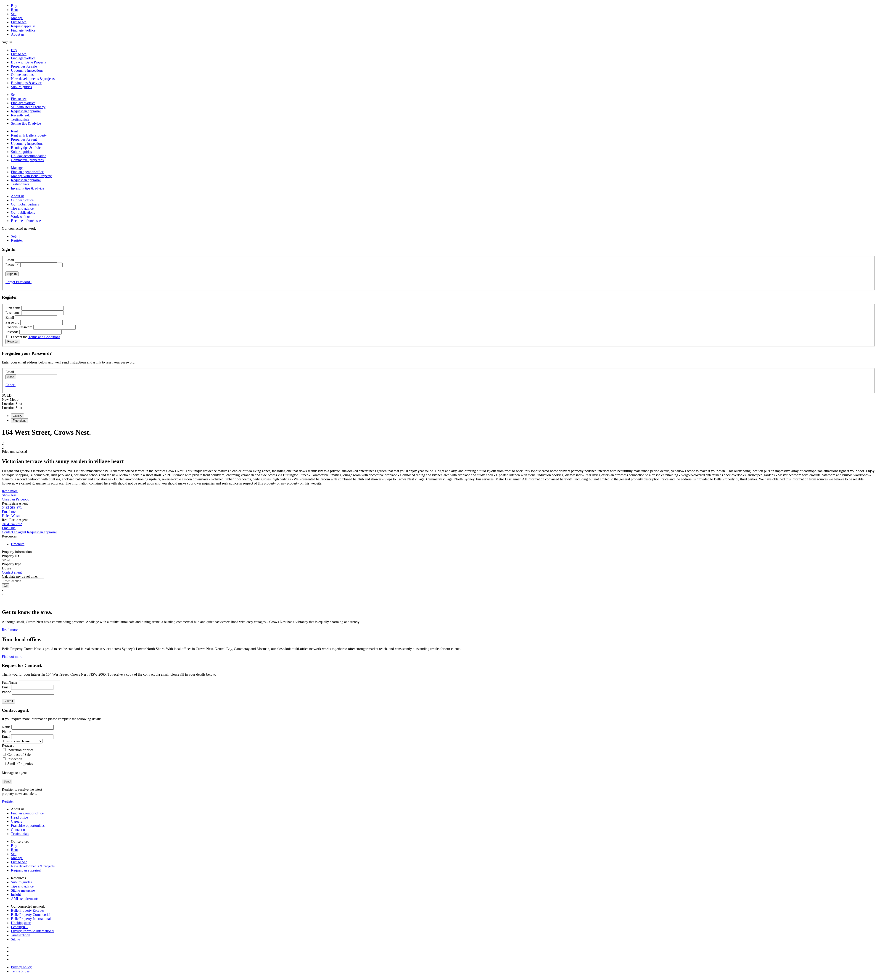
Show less (9, 495)
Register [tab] (17, 240)
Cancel (10, 385)
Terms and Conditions (44, 337)
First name (13, 308)
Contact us (18, 830)
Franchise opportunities (28, 825)
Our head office (22, 200)
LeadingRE (19, 927)
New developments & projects (33, 79)
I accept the (35, 337)
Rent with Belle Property (29, 135)
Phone (6, 692)
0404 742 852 (12, 524)
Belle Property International (31, 919)
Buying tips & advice (26, 83)
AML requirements (24, 899)
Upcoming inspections (27, 70)
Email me (9, 512)
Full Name (9, 682)
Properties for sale (24, 66)
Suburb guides (21, 87)
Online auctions (22, 74)
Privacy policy (21, 967)
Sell (13, 14)
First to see (18, 22)
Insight (16, 894)
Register (8, 801)
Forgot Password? (18, 282)
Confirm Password (18, 327)
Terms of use (20, 971)
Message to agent (14, 773)
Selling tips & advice (26, 123)
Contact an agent (14, 532)
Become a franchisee (26, 221)
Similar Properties (20, 764)
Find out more (12, 656)
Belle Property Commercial (30, 914)
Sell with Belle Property (28, 107)
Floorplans (19, 420)
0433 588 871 (12, 507)
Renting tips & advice (26, 148)
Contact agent (12, 572)
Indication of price (20, 750)
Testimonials (20, 119)
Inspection (14, 759)
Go (6, 585)
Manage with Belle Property (31, 176)
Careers (16, 821)
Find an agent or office (27, 172)
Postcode (11, 332)
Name (6, 727)
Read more (10, 491)
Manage (17, 18)
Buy (14, 6)
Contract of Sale (19, 754)
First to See (19, 862)
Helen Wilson (11, 516)
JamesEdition (20, 935)
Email (9, 260)
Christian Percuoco (15, 499)
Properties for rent (24, 139)
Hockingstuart (21, 923)
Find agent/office (23, 30)
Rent (14, 10)
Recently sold (21, 115)
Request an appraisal (26, 111)
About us (17, 34)
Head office (19, 817)
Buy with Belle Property (28, 62)
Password (12, 265)
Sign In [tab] (16, 236)
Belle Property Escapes (27, 910)
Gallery (17, 416)
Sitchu (15, 939)
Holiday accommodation (28, 156)
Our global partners (25, 204)
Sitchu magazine (23, 890)
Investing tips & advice (27, 188)
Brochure (17, 544)
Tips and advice (22, 208)
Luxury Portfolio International (32, 931)
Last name (12, 313)
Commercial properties (27, 160)
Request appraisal (23, 26)
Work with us (20, 217)
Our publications (23, 212)
